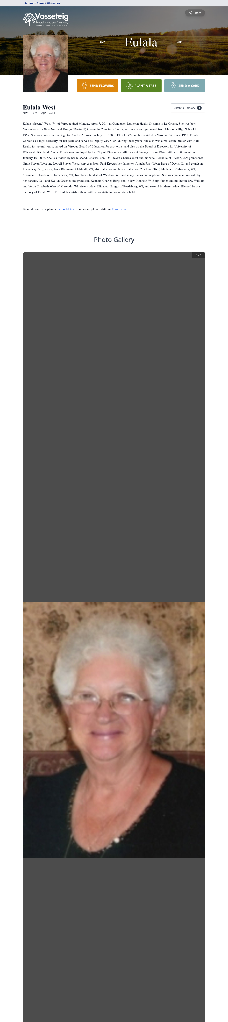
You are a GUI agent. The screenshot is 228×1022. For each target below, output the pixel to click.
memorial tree (66, 209)
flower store (119, 209)
